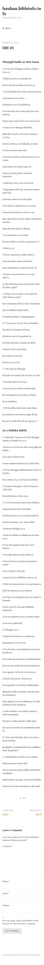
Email (5, 893)
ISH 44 (5, 814)
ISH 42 (39, 814)
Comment (7, 846)
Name (5, 881)
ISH (24, 798)
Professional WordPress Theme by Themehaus (21, 955)
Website (5, 905)
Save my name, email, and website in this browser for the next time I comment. (20, 922)
